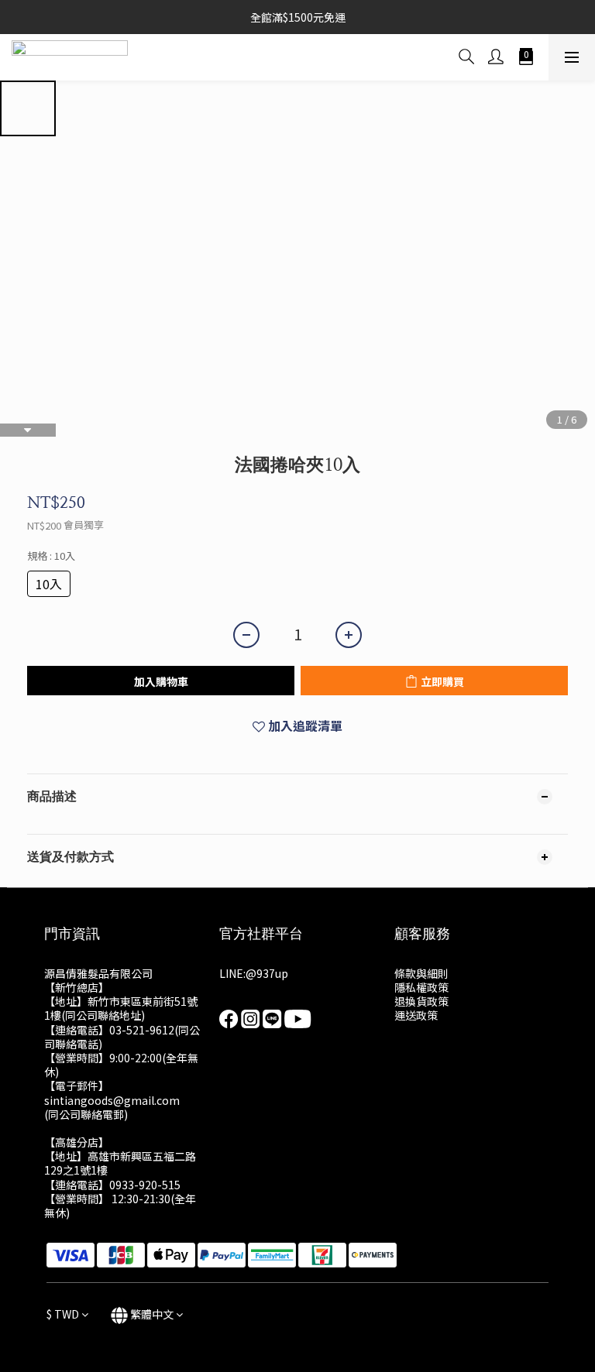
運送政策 (416, 1015)
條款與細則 (421, 973)
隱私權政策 (421, 987)
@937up (267, 973)
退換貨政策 (421, 1001)
